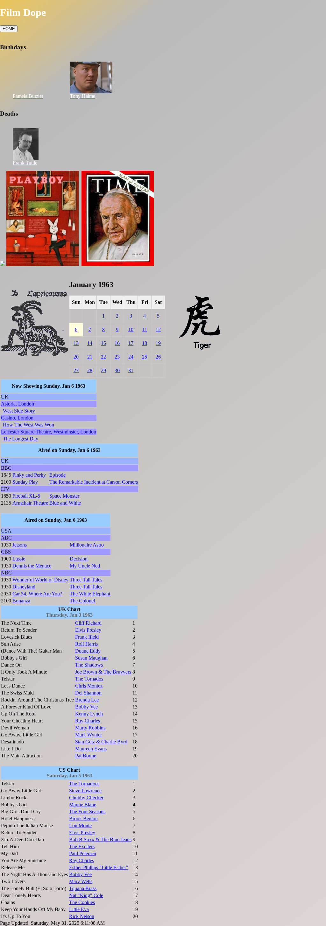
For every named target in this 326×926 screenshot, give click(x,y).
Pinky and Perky (29, 475)
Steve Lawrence (85, 790)
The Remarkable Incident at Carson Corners (93, 482)
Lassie (18, 558)
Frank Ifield (87, 637)
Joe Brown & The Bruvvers (103, 671)
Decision (79, 558)
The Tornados (89, 678)
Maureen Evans (91, 748)
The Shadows (89, 665)
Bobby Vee (86, 706)
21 (89, 356)
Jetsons (19, 544)
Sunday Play (25, 482)
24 (130, 356)
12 (158, 329)
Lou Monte (80, 825)
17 (130, 343)
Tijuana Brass (82, 888)
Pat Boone (85, 755)
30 (117, 370)
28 (89, 370)
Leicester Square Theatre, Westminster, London (48, 431)
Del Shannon (88, 692)
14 (89, 343)
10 (130, 329)
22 (103, 356)
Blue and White (65, 503)
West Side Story (19, 410)
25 (144, 356)
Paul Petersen (82, 853)
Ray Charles (87, 720)
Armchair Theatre (30, 503)
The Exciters (82, 846)
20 (76, 356)
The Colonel (82, 600)
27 (76, 370)
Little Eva (79, 909)
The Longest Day (20, 438)
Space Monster (64, 496)
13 (76, 343)
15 (103, 343)
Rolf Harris (86, 644)
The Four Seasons (87, 811)
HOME (9, 28)
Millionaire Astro (87, 544)
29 (103, 370)
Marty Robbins (90, 727)
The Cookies (82, 902)
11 (144, 329)
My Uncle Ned (85, 565)
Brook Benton (83, 818)
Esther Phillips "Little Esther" (98, 867)
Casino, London (17, 417)
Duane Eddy (88, 651)
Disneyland (23, 586)
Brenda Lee (87, 699)
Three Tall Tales (86, 579)
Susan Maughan (91, 658)
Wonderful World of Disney (40, 579)
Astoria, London (17, 403)
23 (117, 356)
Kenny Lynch (89, 713)
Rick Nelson (81, 916)
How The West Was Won (28, 424)
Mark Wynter (88, 734)
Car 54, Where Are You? (37, 593)
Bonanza (21, 600)
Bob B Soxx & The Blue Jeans (100, 839)
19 (158, 343)
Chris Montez (89, 685)
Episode (57, 475)
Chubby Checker (86, 797)
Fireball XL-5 (26, 496)
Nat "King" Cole (86, 895)
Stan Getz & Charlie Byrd (101, 741)
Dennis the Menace (31, 565)
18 (144, 343)
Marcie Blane (82, 804)
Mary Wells (80, 881)
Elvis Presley (88, 630)
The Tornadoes (84, 783)
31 (130, 370)
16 (117, 343)
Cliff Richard (88, 623)
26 (158, 356)
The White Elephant (90, 593)
